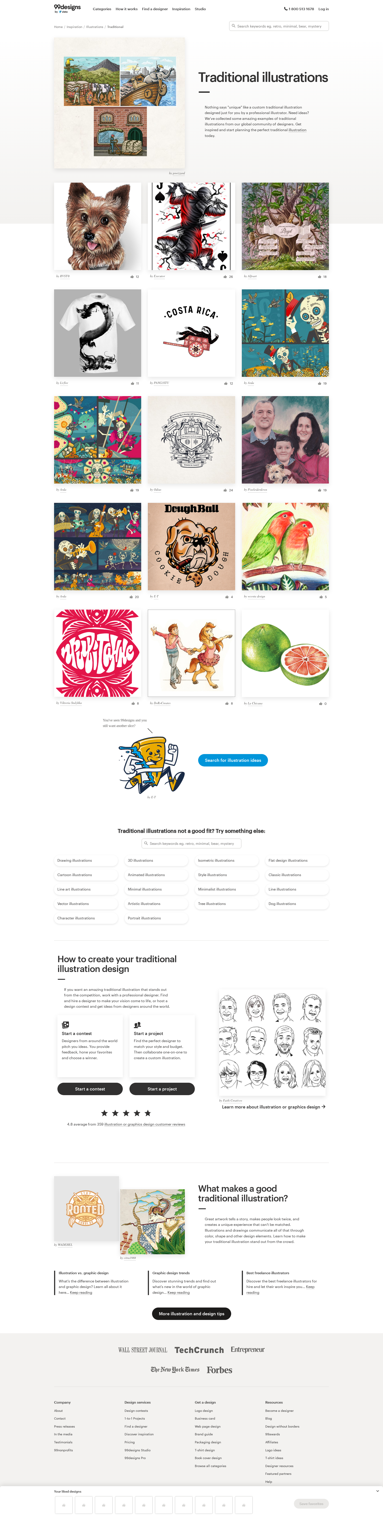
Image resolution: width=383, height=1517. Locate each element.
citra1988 (130, 1258)
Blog (268, 1418)
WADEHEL (65, 1244)
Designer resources (279, 1466)
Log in (324, 9)
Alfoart (252, 276)
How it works (127, 9)
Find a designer (155, 9)
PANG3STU (161, 383)
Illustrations (95, 27)
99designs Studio (137, 1450)
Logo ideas (273, 1450)
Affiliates (271, 1442)
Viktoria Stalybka (71, 703)
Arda (251, 383)
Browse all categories (210, 1466)
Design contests (136, 1410)
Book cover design (208, 1458)
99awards (272, 1434)
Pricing (130, 1442)
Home (59, 27)
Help (268, 1481)
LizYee (64, 383)
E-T (156, 596)
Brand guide (204, 1434)
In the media (63, 1434)
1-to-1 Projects (135, 1418)
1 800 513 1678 (301, 9)
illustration (298, 130)
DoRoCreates (162, 703)
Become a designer (279, 1410)
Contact (60, 1418)
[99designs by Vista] (67, 8)
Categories (102, 9)
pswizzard (179, 173)
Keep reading (81, 1292)
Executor (159, 276)
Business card (205, 1418)
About (58, 1410)
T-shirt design (205, 1450)
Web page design (208, 1426)
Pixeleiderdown (257, 489)
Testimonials (63, 1442)
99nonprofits (63, 1450)
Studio (200, 9)
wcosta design (256, 596)
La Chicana (255, 703)
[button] (377, 1491)
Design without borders (282, 1426)
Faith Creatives (232, 1100)
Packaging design (208, 1442)
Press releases (64, 1426)
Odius (157, 489)
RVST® (65, 276)
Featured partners (278, 1474)
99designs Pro (135, 1458)
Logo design (204, 1410)
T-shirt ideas (274, 1458)
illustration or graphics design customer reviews (144, 1124)
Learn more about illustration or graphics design (271, 1106)
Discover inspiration (139, 1434)
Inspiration (181, 9)
